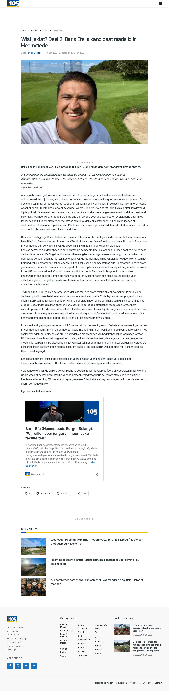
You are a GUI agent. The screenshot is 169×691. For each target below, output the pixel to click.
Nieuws (34, 31)
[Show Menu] (160, 3)
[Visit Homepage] (13, 3)
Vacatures (135, 683)
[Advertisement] (84, 154)
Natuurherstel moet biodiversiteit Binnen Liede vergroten (147, 628)
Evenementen (66, 630)
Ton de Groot (33, 53)
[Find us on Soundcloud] (34, 666)
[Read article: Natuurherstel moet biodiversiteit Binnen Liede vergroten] (122, 629)
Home (23, 31)
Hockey (98, 645)
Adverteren (121, 683)
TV (96, 632)
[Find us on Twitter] (18, 666)
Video (63, 656)
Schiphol (81, 651)
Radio (63, 652)
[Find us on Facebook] (10, 666)
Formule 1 (99, 641)
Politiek (81, 632)
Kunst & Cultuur (63, 635)
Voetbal (98, 653)
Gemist (63, 649)
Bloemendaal (84, 639)
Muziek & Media (64, 641)
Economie (82, 628)
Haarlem (81, 643)
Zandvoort (82, 655)
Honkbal (98, 649)
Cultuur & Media (64, 626)
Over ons (147, 683)
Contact (158, 683)
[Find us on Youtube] (26, 666)
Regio (45, 31)
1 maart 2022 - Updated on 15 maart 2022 (64, 53)
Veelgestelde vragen (103, 683)
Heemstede (58, 31)
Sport (97, 638)
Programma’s (101, 625)
